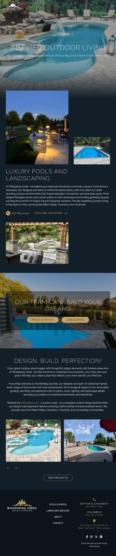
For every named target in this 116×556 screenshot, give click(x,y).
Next (15, 468)
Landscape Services (58, 511)
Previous (8, 468)
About (58, 517)
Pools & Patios (58, 504)
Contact (58, 523)
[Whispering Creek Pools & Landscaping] (12, 6)
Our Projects (58, 478)
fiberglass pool (31, 402)
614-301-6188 (94, 515)
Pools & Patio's (43, 320)
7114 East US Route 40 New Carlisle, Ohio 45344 (94, 526)
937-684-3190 (94, 506)
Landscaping (75, 320)
